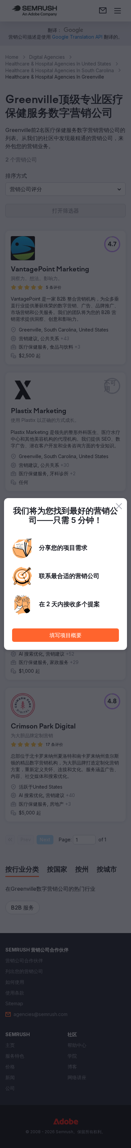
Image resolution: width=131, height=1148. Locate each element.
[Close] (119, 506)
